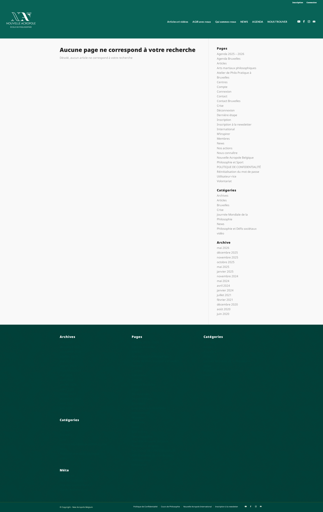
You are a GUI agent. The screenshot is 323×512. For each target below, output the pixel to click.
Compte (222, 87)
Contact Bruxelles (228, 101)
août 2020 (223, 309)
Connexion (312, 2)
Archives (222, 195)
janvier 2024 (225, 290)
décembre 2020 (227, 304)
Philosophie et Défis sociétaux (237, 229)
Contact (222, 96)
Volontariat (224, 181)
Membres (223, 138)
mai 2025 (223, 267)
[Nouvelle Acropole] (20, 19)
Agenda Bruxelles (228, 58)
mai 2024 (223, 281)
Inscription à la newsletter (234, 124)
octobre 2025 (226, 262)
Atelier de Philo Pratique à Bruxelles (155, 361)
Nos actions (224, 148)
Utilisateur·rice (226, 176)
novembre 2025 (227, 257)
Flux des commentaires (75, 485)
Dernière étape (227, 115)
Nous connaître (227, 153)
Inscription (297, 2)
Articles (222, 63)
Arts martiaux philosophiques (236, 68)
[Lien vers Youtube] (298, 21)
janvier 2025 (225, 271)
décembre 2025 (227, 252)
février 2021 (225, 300)
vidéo (220, 233)
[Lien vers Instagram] (309, 21)
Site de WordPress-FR (74, 490)
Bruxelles (223, 205)
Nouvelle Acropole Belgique (235, 157)
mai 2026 (223, 248)
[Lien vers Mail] (314, 21)
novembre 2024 (227, 276)
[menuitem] (298, 2)
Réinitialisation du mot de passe (238, 172)
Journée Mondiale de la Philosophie (83, 444)
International (226, 129)
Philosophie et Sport (230, 162)
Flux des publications (73, 480)
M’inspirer (223, 134)
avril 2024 (223, 286)
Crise (220, 106)
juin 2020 (223, 314)
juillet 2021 (224, 295)
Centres (222, 82)
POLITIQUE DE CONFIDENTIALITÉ (239, 167)
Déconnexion (226, 110)
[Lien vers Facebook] (304, 21)
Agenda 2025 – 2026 (230, 54)
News (220, 143)
